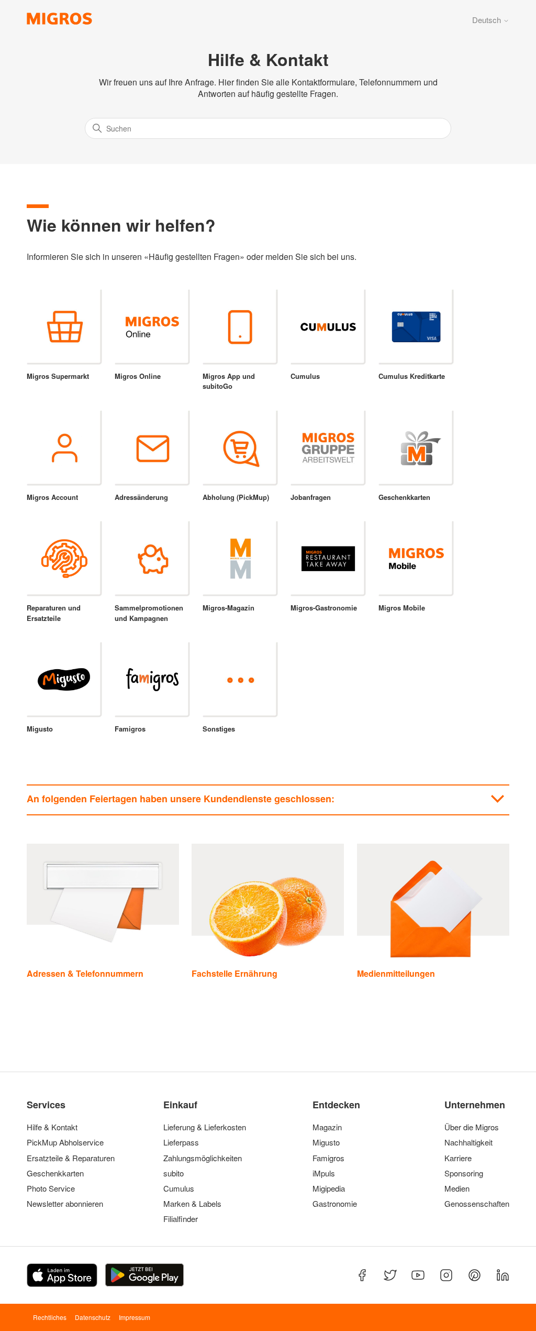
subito (173, 1173)
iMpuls (323, 1173)
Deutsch (487, 19)
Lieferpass (181, 1142)
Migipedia (328, 1188)
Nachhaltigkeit (468, 1142)
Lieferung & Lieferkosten (204, 1127)
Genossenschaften (473, 1203)
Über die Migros (471, 1127)
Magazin (327, 1127)
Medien (457, 1188)
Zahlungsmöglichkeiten (202, 1158)
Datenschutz (92, 1317)
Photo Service (51, 1188)
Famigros (328, 1158)
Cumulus (178, 1188)
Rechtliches (49, 1317)
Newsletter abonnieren (65, 1203)
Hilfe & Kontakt (52, 1127)
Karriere (458, 1158)
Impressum (134, 1317)
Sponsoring (463, 1173)
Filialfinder (180, 1219)
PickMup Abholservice (65, 1142)
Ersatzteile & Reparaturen (71, 1158)
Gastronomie (334, 1203)
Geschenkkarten (55, 1173)
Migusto (326, 1142)
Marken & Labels (192, 1203)
